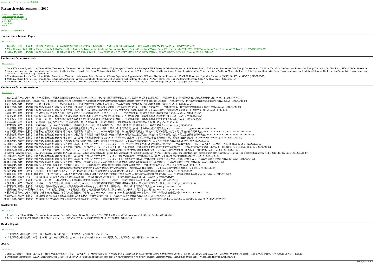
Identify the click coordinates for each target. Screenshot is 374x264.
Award (4, 25)
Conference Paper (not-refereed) (14, 19)
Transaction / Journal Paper (12, 14)
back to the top (8, 41)
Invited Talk (6, 21)
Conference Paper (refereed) (13, 17)
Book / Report (7, 23)
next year (18, 30)
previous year (7, 30)
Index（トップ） (9, 2)
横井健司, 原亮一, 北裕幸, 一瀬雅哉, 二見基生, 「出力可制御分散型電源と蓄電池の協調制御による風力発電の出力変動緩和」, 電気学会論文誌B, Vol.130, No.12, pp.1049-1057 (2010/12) (101, 46)
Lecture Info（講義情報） (29, 2)
